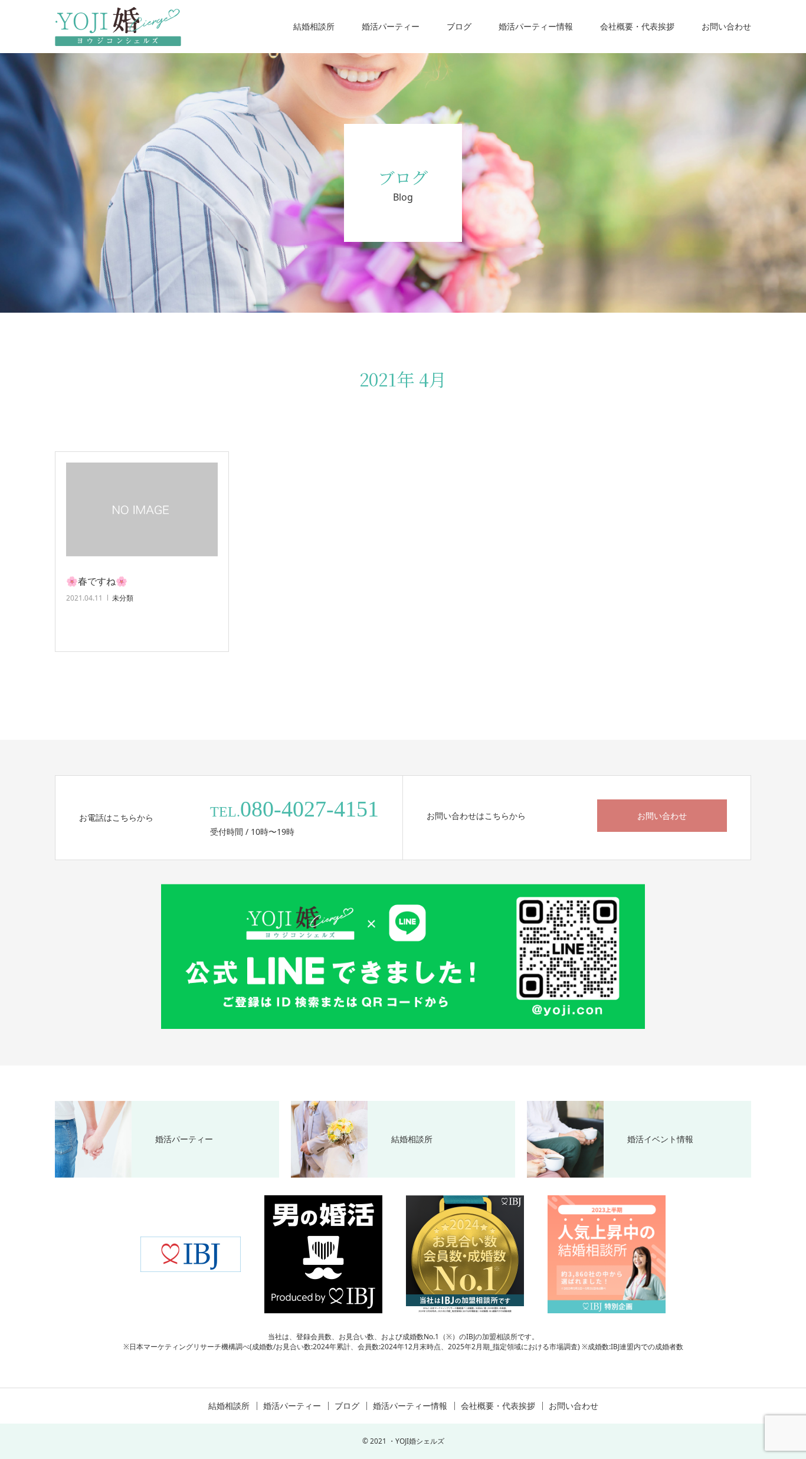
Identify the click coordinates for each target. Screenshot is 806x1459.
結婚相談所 (314, 26)
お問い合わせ (726, 26)
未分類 (122, 598)
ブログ (459, 26)
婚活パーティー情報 (536, 26)
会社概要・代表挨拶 (637, 26)
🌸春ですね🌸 (96, 581)
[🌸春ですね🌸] (142, 514)
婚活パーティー (391, 26)
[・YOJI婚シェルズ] (118, 26)
